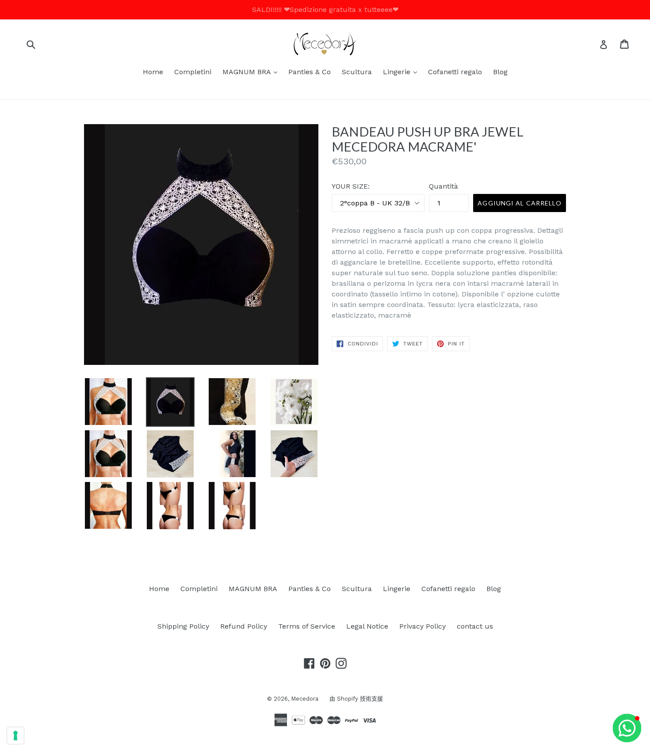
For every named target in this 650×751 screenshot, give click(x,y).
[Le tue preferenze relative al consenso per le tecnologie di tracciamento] (15, 735)
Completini (192, 72)
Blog (500, 72)
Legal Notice (367, 626)
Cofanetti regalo (455, 72)
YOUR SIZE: (351, 186)
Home (153, 72)
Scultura (357, 72)
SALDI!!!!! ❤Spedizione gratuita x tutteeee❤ (325, 9)
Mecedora (304, 698)
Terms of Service (306, 626)
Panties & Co (309, 72)
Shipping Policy (183, 626)
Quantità (443, 186)
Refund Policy (243, 626)
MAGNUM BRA (252, 71)
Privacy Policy (422, 626)
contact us (475, 626)
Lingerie (402, 71)
